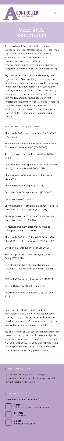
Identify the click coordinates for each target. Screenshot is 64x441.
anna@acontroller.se (24, 423)
